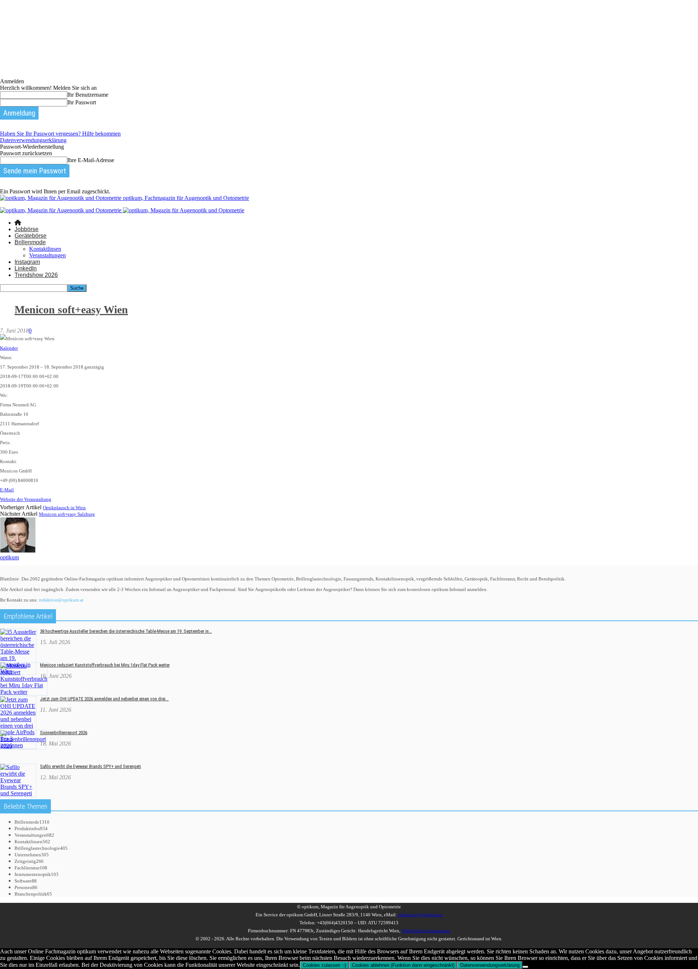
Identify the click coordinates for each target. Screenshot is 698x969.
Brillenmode (30, 242)
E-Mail (7, 489)
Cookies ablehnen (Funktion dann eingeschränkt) (403, 965)
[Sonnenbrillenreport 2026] (23, 746)
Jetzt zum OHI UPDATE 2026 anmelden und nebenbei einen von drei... (104, 698)
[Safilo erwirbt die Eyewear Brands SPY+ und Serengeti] (18, 793)
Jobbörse (27, 229)
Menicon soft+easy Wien (71, 309)
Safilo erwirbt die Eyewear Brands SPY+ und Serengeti (90, 766)
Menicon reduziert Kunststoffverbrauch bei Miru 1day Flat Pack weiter (105, 665)
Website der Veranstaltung (25, 499)
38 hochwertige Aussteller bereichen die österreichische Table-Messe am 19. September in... (126, 631)
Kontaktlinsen (45, 249)
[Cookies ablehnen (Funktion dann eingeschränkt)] (525, 967)
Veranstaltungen (47, 255)
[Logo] (61, 210)
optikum (9, 557)
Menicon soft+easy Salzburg (67, 514)
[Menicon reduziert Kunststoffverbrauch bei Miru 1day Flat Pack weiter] (24, 692)
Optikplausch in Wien (64, 507)
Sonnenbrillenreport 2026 (63, 732)
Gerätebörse (31, 236)
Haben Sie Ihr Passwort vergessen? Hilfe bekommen (60, 133)
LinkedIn (26, 268)
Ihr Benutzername (87, 95)
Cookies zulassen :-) (324, 965)
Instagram (27, 262)
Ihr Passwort (81, 102)
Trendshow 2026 (36, 275)
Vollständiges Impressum (425, 930)
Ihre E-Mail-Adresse (90, 160)
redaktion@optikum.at (61, 600)
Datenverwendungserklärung (33, 140)
